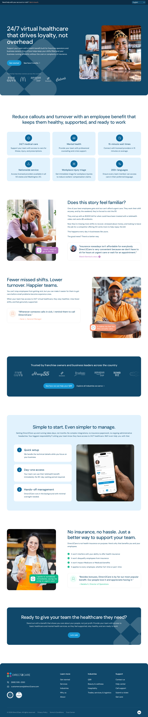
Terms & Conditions (57, 712)
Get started (65, 679)
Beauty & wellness (95, 684)
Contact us (120, 679)
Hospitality (92, 688)
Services (63, 684)
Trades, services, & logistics (99, 692)
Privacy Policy (42, 712)
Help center (121, 684)
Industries (64, 688)
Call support (121, 688)
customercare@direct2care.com (25, 686)
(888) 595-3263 (18, 682)
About (62, 697)
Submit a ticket (122, 692)
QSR (89, 679)
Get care (119, 697)
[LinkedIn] (139, 712)
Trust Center (70, 712)
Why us (63, 692)
